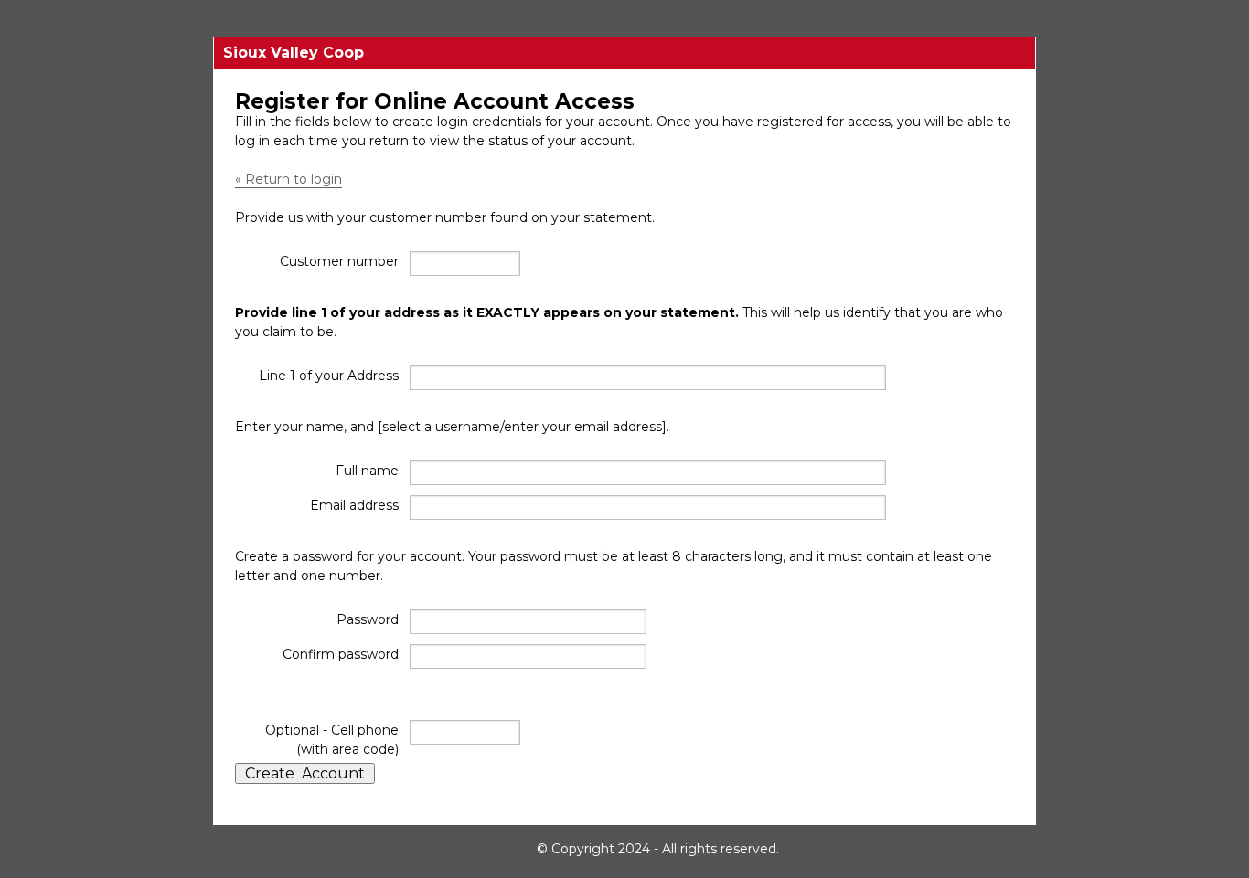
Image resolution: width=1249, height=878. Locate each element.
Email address (354, 505)
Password (367, 619)
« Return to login (288, 179)
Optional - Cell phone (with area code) (332, 739)
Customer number (339, 261)
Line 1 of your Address (329, 375)
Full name (367, 470)
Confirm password (341, 654)
